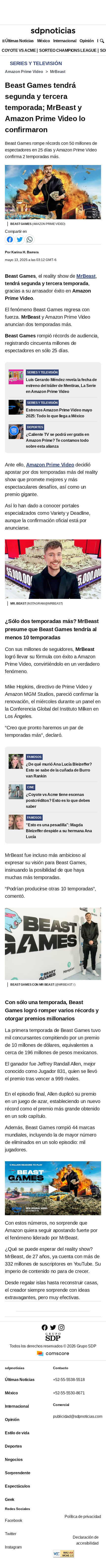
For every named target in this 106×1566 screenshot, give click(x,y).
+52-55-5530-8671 (69, 1393)
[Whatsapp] (30, 239)
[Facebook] (10, 239)
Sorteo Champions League (67, 50)
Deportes (13, 1446)
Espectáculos (17, 1486)
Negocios (13, 1459)
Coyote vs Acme (19, 50)
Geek (9, 1499)
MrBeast (57, 72)
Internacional (64, 41)
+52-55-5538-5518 (69, 1380)
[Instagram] (61, 1327)
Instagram (13, 1547)
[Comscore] (53, 1353)
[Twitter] (20, 239)
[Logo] (53, 31)
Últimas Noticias (19, 41)
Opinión (87, 41)
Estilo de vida (17, 1433)
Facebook (13, 1520)
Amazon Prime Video (24, 72)
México (43, 41)
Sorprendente (17, 1473)
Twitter (10, 1534)
